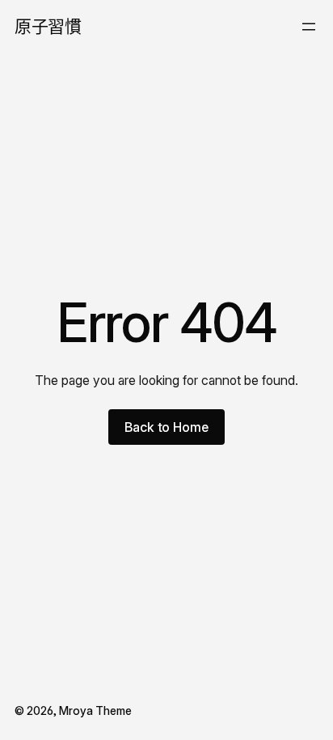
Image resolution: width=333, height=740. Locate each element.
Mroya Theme (95, 710)
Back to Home (166, 427)
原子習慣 (48, 26)
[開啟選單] (308, 26)
